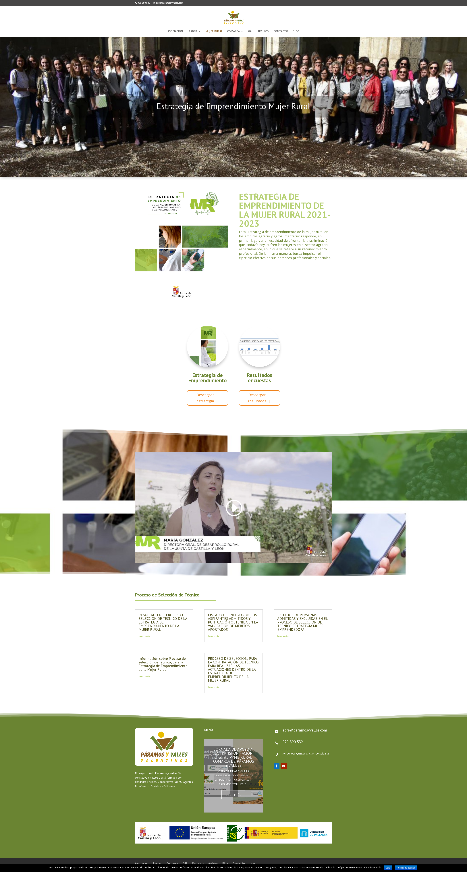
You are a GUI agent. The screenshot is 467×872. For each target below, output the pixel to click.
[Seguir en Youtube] (284, 766)
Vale (388, 868)
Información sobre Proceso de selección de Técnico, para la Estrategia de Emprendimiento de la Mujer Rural (163, 664)
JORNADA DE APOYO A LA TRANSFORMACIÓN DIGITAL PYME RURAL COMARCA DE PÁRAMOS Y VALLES (233, 757)
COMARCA (233, 31)
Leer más (233, 794)
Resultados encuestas (259, 377)
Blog (225, 863)
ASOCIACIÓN (175, 31)
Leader (157, 863)
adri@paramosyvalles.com (305, 730)
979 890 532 (293, 741)
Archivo (213, 863)
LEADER (192, 31)
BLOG (296, 31)
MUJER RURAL (213, 31)
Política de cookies (406, 868)
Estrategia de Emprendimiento (207, 377)
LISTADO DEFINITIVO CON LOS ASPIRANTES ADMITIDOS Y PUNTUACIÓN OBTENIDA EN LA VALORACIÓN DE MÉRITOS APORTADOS (233, 622)
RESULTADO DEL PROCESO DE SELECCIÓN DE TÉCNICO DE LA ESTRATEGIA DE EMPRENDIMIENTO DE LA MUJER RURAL (163, 622)
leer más (144, 636)
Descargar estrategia (205, 397)
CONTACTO (280, 31)
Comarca (172, 863)
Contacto (239, 863)
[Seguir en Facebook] (276, 766)
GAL (250, 31)
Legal (253, 863)
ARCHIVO (263, 31)
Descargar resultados (257, 397)
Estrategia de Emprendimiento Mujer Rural (233, 106)
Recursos (198, 863)
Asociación (141, 863)
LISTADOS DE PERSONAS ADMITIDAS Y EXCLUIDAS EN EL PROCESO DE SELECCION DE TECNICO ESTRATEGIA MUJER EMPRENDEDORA (302, 622)
